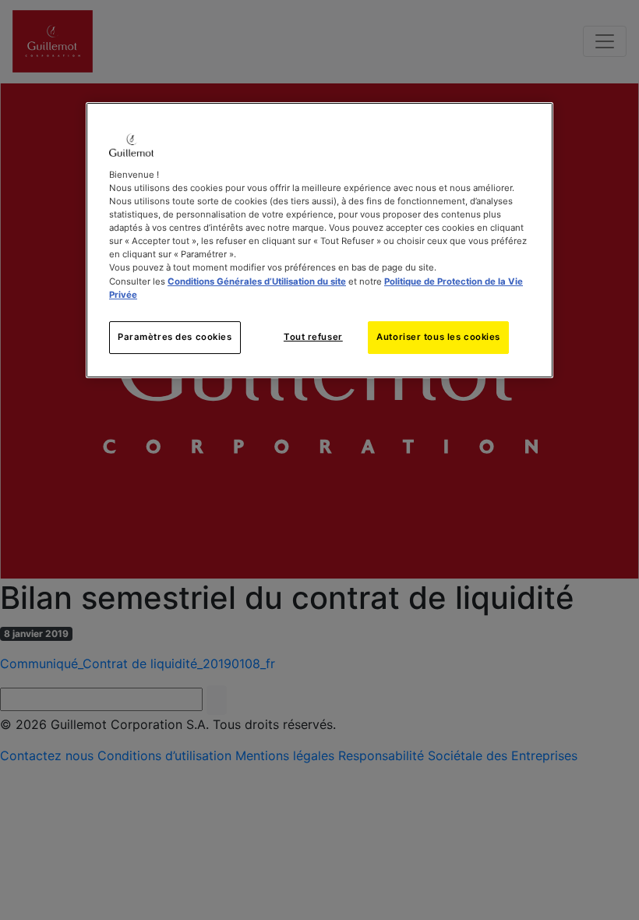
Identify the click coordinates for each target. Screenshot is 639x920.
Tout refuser (313, 336)
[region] (319, 240)
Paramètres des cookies (175, 336)
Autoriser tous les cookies (438, 336)
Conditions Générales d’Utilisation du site (257, 281)
